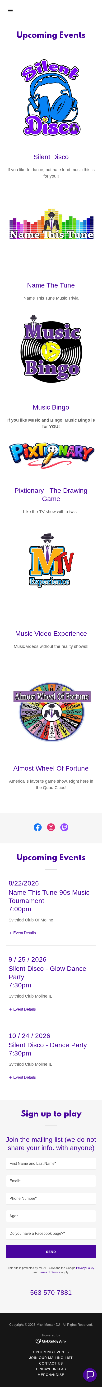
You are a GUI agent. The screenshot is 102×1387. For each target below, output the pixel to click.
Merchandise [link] (51, 1375)
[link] (37, 828)
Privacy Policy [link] (85, 1268)
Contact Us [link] (51, 1363)
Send (51, 1252)
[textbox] (51, 1163)
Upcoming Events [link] (51, 1352)
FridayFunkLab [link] (51, 1369)
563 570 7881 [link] (51, 1292)
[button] (12, 10)
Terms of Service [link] (49, 1272)
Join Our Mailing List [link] (51, 1358)
